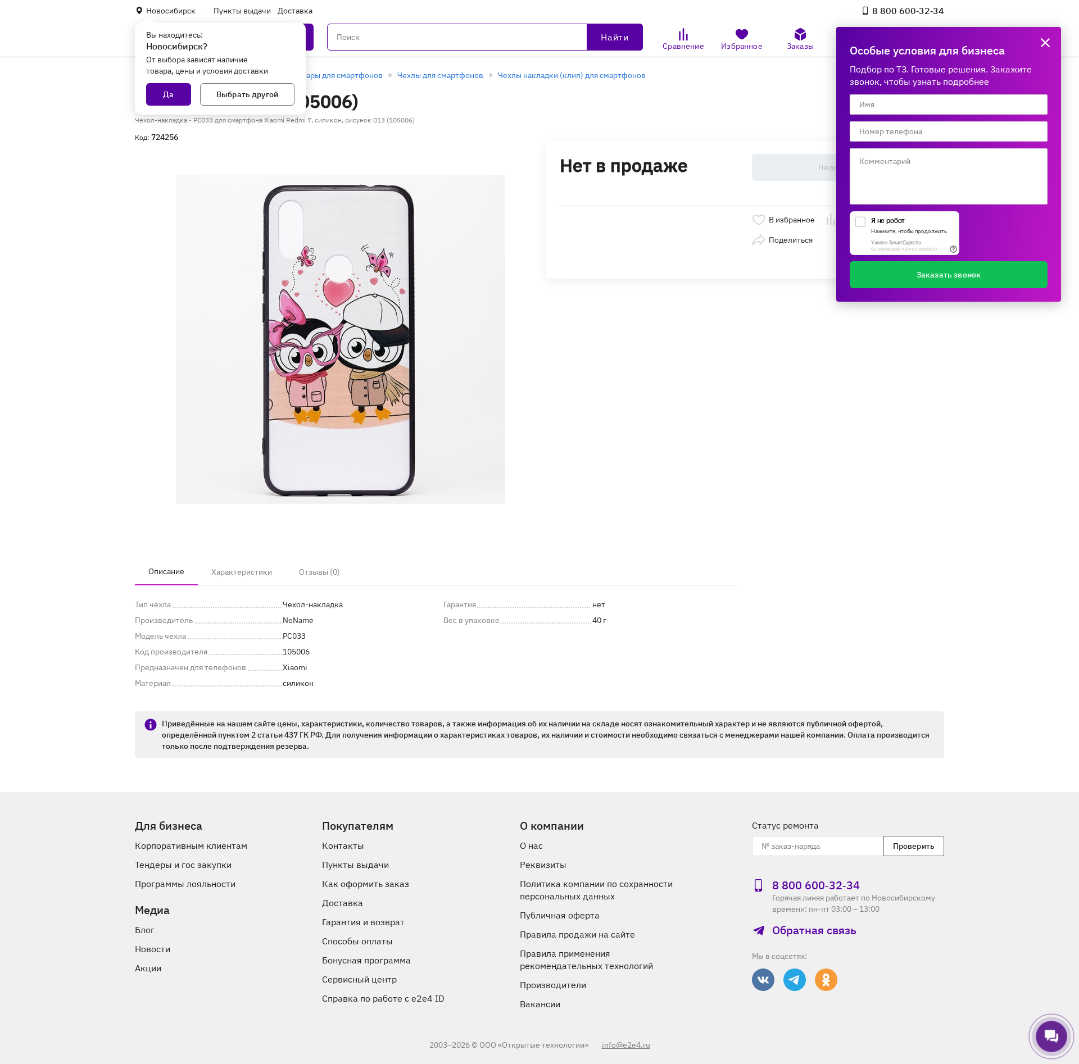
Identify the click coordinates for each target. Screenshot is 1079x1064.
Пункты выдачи (242, 11)
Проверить (914, 846)
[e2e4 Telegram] (794, 979)
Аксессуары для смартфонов (329, 75)
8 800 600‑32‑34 (908, 10)
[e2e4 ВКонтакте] (763, 979)
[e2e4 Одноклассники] (826, 979)
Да (168, 94)
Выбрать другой (247, 94)
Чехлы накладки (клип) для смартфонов (572, 75)
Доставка (295, 11)
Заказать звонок (949, 275)
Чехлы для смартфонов (440, 75)
